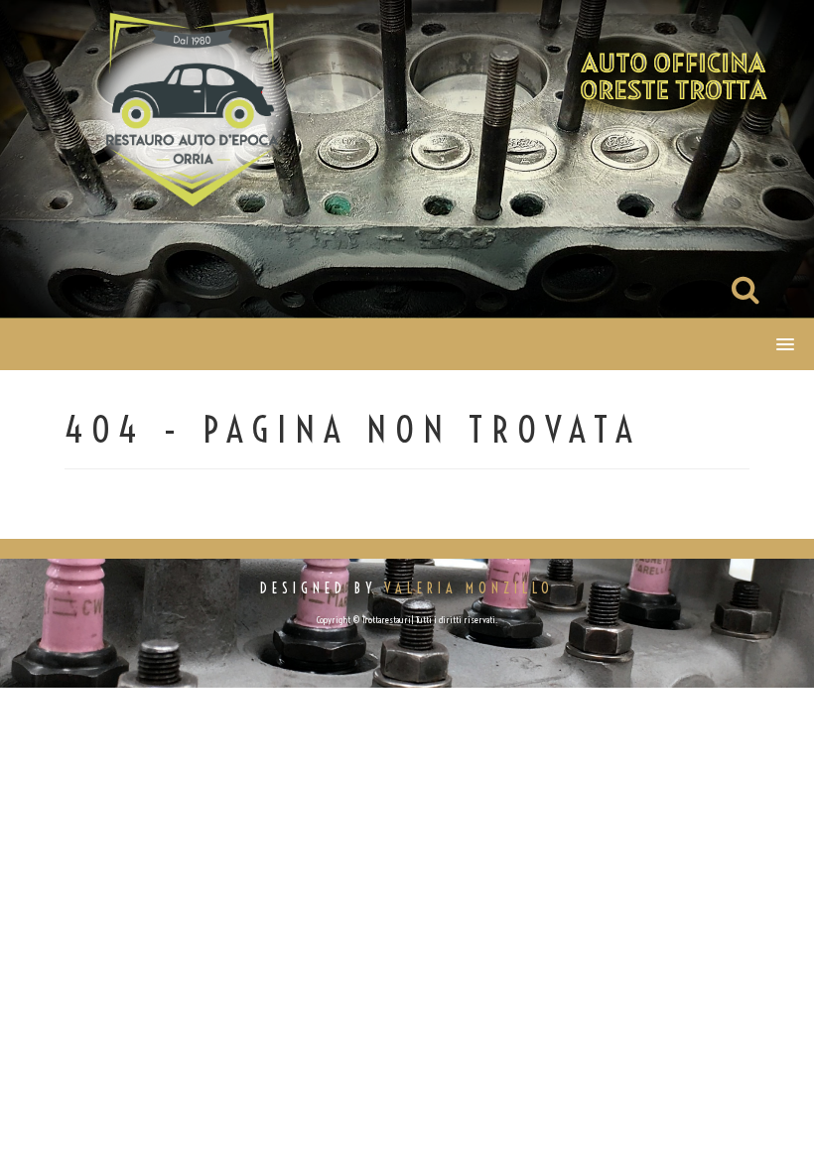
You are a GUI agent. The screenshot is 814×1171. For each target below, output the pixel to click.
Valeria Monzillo (469, 588)
